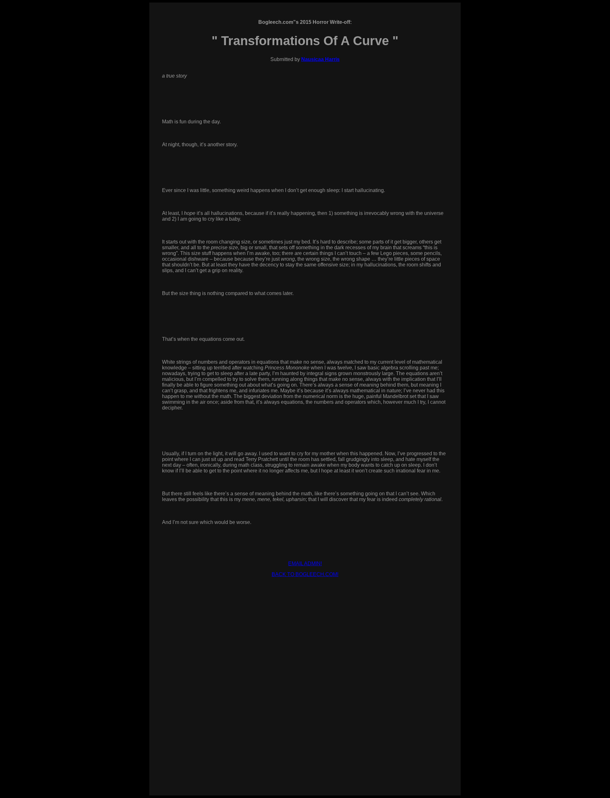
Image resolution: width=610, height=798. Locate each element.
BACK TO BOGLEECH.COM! (305, 574)
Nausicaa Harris (320, 59)
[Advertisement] (305, 596)
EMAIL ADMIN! (305, 563)
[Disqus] (305, 696)
